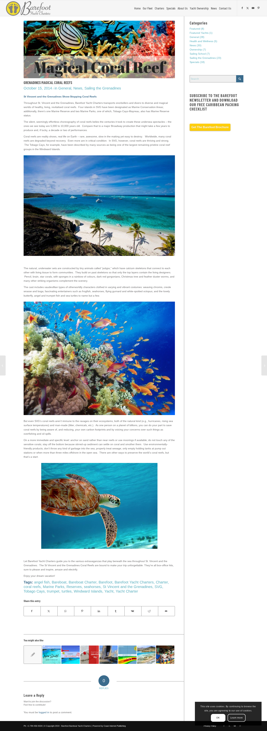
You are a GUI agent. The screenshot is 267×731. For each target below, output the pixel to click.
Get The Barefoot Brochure (210, 127)
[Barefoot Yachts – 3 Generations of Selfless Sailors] (264, 365)
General (64, 88)
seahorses (92, 587)
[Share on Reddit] (149, 611)
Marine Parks (53, 587)
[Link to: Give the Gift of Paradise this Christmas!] (70, 655)
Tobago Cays (34, 591)
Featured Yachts (199, 32)
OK (218, 717)
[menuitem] (137, 8)
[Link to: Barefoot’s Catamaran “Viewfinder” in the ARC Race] (33, 655)
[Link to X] (248, 8)
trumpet (53, 591)
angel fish (42, 582)
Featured (195, 28)
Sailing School (198, 53)
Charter (162, 582)
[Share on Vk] (133, 611)
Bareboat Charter (82, 582)
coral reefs (32, 587)
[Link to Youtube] (253, 8)
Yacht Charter (127, 591)
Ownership (196, 49)
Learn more (236, 717)
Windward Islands (88, 591)
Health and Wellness (201, 41)
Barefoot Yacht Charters (134, 582)
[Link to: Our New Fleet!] (52, 655)
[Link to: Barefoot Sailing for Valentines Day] (89, 655)
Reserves (74, 587)
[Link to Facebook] (242, 8)
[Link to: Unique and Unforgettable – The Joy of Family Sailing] (165, 655)
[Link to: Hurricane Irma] (127, 655)
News (77, 88)
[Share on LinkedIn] (99, 611)
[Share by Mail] (166, 611)
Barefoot (105, 582)
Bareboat (59, 582)
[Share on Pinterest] (82, 611)
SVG (158, 587)
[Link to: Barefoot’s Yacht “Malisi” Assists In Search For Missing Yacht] (108, 655)
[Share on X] (49, 611)
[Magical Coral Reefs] (99, 49)
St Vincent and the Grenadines (127, 587)
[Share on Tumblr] (116, 611)
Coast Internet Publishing (115, 726)
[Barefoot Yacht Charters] (29, 8)
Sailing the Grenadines (102, 88)
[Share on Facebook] (32, 611)
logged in (44, 712)
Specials (194, 62)
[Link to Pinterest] (259, 8)
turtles (67, 591)
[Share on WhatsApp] (66, 611)
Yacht (109, 591)
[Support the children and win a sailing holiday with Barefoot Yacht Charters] (3, 365)
